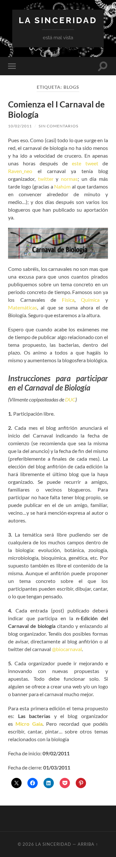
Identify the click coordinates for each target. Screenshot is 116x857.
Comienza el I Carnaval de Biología (56, 109)
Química (90, 300)
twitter (45, 179)
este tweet (85, 163)
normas (69, 179)
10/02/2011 (20, 126)
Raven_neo (20, 171)
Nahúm (62, 186)
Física (68, 300)
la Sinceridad (58, 20)
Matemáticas (22, 307)
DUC (70, 399)
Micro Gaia (28, 724)
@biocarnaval (67, 649)
